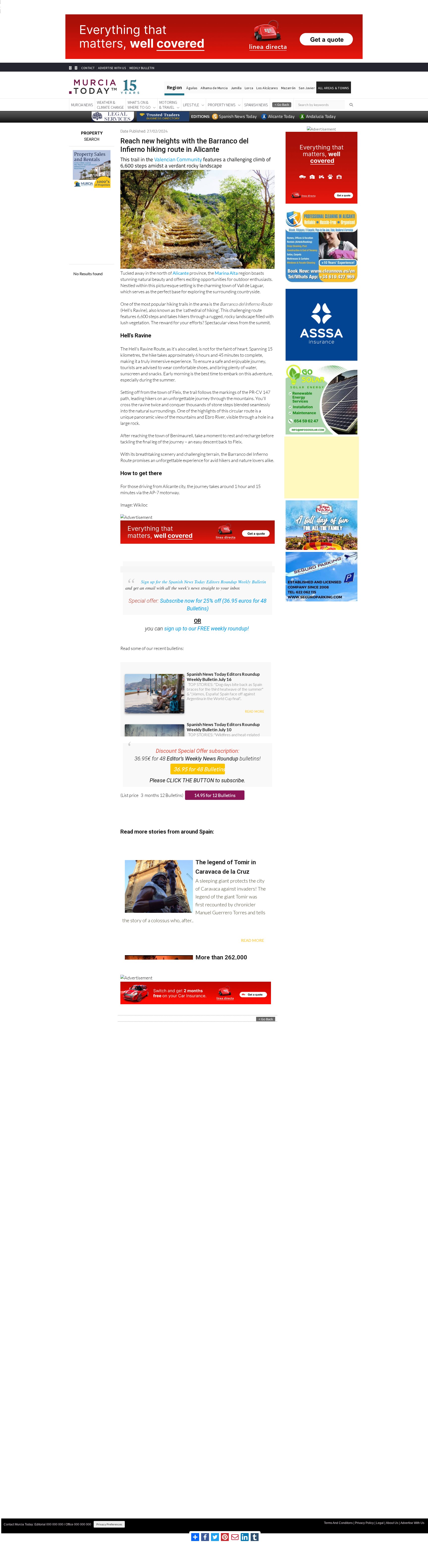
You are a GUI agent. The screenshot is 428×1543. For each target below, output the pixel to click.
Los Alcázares (267, 88)
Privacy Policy (364, 1523)
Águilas (191, 88)
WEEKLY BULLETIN (141, 68)
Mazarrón (288, 88)
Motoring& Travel (168, 105)
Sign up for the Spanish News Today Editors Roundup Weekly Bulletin (203, 582)
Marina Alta (226, 273)
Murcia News (82, 104)
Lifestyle (191, 104)
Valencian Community (178, 159)
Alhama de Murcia (214, 88)
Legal (380, 1523)
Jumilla (236, 88)
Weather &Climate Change (110, 105)
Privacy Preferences (109, 1524)
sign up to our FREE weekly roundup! (206, 628)
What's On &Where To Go (139, 105)
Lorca (249, 88)
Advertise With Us (412, 1523)
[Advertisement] (321, 467)
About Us (392, 1523)
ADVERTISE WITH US (112, 68)
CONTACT (88, 68)
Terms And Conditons (338, 1523)
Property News (222, 104)
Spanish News (256, 104)
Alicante (181, 273)
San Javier (307, 88)
